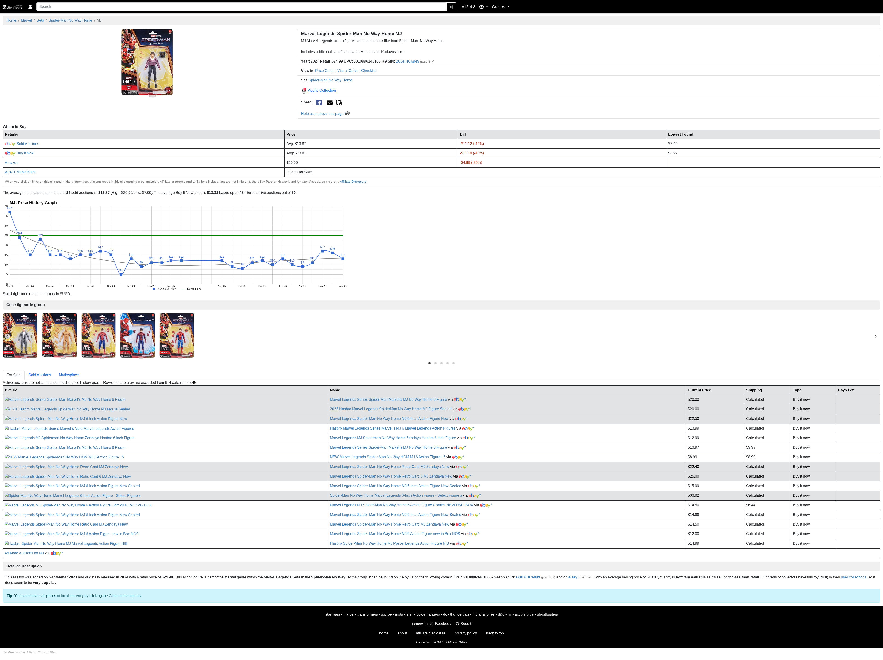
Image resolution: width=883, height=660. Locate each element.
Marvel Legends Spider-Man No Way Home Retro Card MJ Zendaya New (389, 467)
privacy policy (466, 633)
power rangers (428, 614)
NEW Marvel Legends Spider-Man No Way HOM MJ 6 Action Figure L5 (387, 457)
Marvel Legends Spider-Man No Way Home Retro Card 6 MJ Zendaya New (391, 476)
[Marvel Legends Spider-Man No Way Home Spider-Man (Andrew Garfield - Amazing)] (137, 336)
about (402, 633)
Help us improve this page (322, 114)
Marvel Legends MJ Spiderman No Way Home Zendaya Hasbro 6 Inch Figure (393, 438)
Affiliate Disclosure (353, 181)
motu (399, 614)
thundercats (459, 614)
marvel (348, 614)
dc (445, 614)
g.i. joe (386, 614)
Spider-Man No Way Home (70, 20)
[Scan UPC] (451, 6)
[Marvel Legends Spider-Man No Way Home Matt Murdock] (20, 336)
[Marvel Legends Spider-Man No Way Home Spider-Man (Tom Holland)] (176, 336)
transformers (368, 614)
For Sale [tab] (14, 375)
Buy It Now (25, 153)
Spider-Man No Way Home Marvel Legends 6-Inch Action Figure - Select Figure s (396, 495)
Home (11, 20)
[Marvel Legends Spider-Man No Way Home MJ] (147, 63)
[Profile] (30, 6)
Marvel (26, 20)
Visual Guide (347, 71)
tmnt (409, 614)
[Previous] (7, 336)
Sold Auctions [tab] (40, 375)
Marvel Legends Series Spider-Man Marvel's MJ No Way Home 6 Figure (388, 399)
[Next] (875, 336)
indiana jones (484, 614)
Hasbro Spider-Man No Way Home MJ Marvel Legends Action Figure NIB (389, 543)
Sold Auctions (27, 144)
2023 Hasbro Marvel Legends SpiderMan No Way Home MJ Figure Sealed (391, 409)
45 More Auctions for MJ (24, 553)
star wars (332, 614)
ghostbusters (547, 614)
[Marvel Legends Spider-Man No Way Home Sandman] (59, 336)
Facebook (443, 624)
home (383, 633)
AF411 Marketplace (21, 172)
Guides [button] (499, 6)
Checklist (368, 71)
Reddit (465, 624)
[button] (483, 6)
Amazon (11, 163)
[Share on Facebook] (319, 102)
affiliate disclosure (430, 633)
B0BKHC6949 (407, 61)
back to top (495, 633)
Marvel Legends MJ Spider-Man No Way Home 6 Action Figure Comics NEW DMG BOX (401, 505)
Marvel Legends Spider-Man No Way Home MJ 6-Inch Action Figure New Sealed (395, 486)
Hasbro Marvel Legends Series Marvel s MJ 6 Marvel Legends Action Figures (393, 428)
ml (510, 614)
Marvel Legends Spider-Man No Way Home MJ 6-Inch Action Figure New (389, 419)
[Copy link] (339, 102)
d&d (501, 614)
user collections (853, 577)
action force (524, 614)
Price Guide (325, 71)
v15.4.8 (469, 6)
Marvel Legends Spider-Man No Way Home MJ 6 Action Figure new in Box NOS (395, 534)
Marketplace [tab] (69, 375)
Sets (40, 20)
